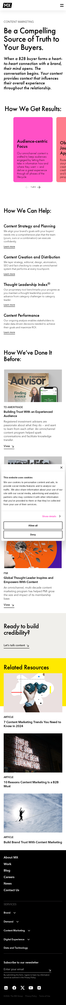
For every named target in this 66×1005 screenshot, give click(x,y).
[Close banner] (61, 467)
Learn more (9, 247)
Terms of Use (44, 996)
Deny (33, 534)
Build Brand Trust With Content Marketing (33, 842)
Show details (49, 516)
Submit (49, 970)
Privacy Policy (30, 978)
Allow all (33, 525)
